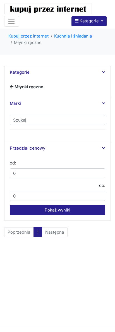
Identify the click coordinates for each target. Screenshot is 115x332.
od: (13, 163)
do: (102, 185)
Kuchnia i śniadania (73, 36)
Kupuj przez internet (28, 36)
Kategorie (89, 21)
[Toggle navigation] (11, 21)
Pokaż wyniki (57, 210)
